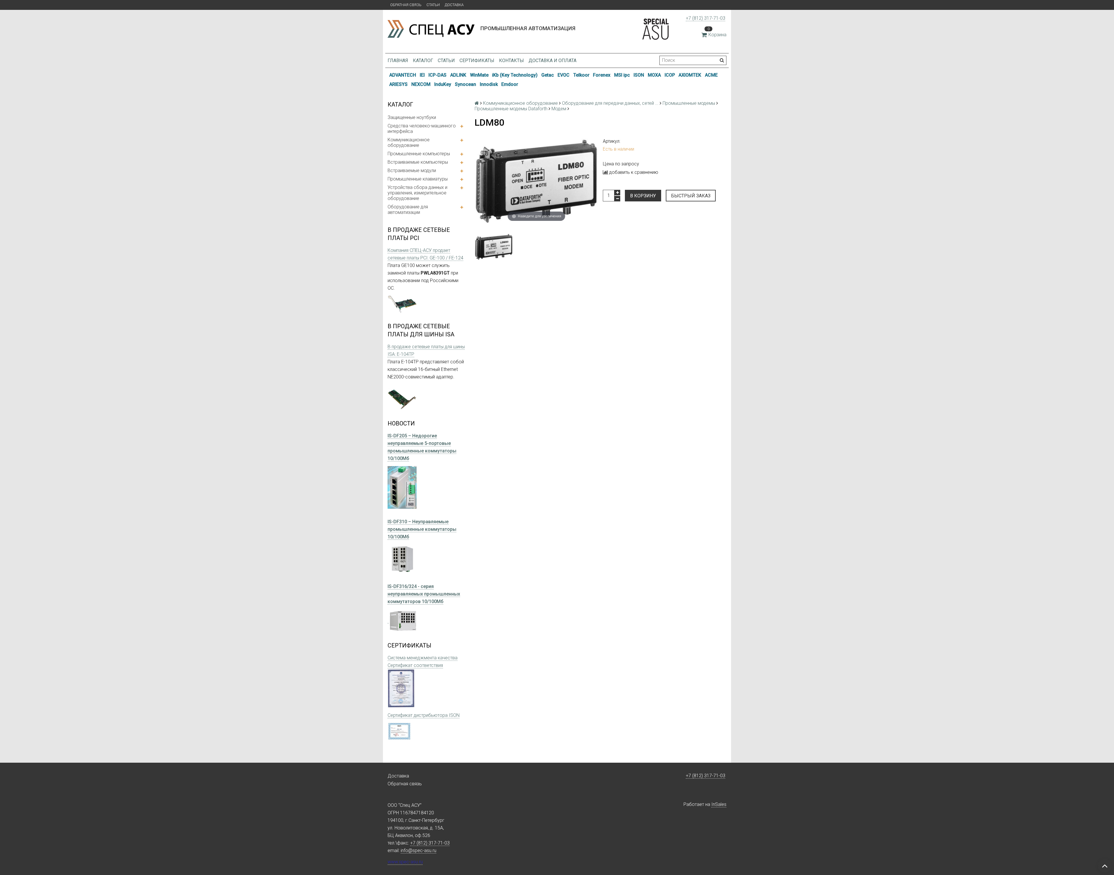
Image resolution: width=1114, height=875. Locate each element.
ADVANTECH (402, 75)
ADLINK (458, 75)
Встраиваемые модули (412, 170)
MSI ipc (622, 75)
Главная (398, 60)
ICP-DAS (437, 75)
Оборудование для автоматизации (408, 209)
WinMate (479, 75)
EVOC (563, 75)
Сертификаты (477, 60)
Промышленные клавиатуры (418, 179)
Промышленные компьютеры (419, 153)
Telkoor (581, 75)
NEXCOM (421, 84)
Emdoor (509, 84)
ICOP (670, 75)
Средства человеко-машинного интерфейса (422, 128)
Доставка (454, 5)
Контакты (511, 60)
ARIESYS (398, 84)
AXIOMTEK (690, 75)
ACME (711, 75)
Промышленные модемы (689, 103)
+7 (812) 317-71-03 (705, 18)
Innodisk (489, 84)
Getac (547, 75)
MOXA (654, 75)
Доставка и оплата (552, 60)
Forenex (601, 75)
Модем (558, 108)
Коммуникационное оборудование (409, 142)
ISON (639, 75)
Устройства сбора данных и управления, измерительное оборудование (417, 193)
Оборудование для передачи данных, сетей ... (610, 103)
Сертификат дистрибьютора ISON (424, 715)
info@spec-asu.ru (418, 850)
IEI (422, 75)
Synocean (465, 84)
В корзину (643, 196)
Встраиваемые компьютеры (418, 162)
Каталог (423, 60)
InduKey (442, 84)
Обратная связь (406, 5)
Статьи (433, 5)
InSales (718, 804)
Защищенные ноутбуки (412, 117)
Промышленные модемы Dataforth (511, 108)
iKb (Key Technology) (515, 75)
